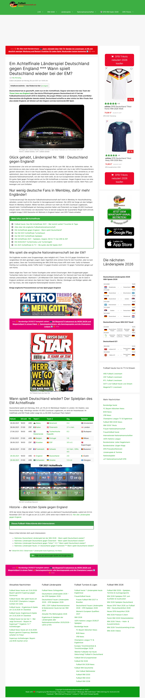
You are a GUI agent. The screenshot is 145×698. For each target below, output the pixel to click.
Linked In (76, 694)
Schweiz (52, 449)
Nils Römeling (51, 692)
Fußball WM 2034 (83, 678)
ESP (50, 442)
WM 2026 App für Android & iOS (108, 692)
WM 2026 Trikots (110, 425)
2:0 (68, 456)
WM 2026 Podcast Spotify (89, 694)
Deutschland (54, 456)
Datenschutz (71, 692)
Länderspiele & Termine (112, 452)
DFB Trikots (126, 12)
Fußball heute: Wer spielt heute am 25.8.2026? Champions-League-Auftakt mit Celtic (23, 601)
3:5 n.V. (70, 442)
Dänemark (53, 423)
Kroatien (39, 442)
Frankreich (40, 449)
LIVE (39, 12)
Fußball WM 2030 (83, 675)
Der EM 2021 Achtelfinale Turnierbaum (30, 233)
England (39, 456)
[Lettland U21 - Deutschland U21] (119, 348)
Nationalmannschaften (85, 12)
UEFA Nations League (112, 439)
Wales (38, 423)
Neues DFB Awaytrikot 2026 (118, 611)
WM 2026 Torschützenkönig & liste (121, 627)
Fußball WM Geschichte (83, 668)
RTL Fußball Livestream (112, 380)
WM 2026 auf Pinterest (63, 694)
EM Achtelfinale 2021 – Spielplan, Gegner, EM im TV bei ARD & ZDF (41, 239)
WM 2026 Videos (114, 631)
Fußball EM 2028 (81, 661)
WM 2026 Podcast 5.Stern (117, 615)
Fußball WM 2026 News (112, 422)
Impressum (61, 692)
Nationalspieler (109, 456)
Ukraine (52, 460)
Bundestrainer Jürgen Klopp (114, 446)
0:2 (68, 432)
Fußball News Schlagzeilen (52, 590)
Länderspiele (66, 12)
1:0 (68, 438)
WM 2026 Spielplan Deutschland (120, 602)
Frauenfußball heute (111, 432)
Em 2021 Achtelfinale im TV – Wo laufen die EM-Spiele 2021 (38, 245)
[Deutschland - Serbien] (119, 298)
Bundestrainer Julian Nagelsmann (116, 442)
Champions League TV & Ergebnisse (117, 419)
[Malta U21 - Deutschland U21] (119, 354)
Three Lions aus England (19, 93)
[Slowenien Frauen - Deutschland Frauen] (119, 335)
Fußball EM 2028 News (85, 664)
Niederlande (38, 434)
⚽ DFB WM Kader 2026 (109, 12)
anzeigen (45, 86)
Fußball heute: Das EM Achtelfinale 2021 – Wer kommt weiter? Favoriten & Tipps (46, 224)
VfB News (107, 415)
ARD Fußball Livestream (112, 374)
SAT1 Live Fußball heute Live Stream (117, 384)
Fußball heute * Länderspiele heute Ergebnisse (39, 550)
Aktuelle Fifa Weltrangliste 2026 (54, 614)
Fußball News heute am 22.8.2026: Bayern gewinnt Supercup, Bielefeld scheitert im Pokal (23, 632)
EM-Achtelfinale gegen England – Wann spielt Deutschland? (38, 230)
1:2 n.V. (69, 460)
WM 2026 (51, 12)
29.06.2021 (14, 456)
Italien (38, 427)
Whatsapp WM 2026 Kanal (86, 692)
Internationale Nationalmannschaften (118, 435)
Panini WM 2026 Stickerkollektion (120, 618)
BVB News (107, 412)
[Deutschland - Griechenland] (119, 292)
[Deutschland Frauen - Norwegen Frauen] (119, 329)
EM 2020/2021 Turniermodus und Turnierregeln (33, 242)
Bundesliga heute (110, 405)
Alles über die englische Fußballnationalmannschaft (35, 227)
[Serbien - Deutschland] (119, 309)
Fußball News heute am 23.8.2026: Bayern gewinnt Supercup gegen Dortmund (23, 592)
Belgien (39, 438)
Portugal (52, 438)
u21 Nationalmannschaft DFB (114, 459)
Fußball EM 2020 (17, 550)
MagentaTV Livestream (112, 387)
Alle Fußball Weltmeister (85, 671)
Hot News (58, 550)
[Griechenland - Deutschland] (119, 304)
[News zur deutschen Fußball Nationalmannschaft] (22, 4)
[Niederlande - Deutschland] (119, 286)
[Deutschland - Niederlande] (119, 315)
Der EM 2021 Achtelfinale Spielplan (28, 236)
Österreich (53, 427)
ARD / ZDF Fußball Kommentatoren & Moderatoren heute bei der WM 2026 (56, 608)
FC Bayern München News (113, 409)
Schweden (40, 460)
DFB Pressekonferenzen (112, 449)
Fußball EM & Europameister (85, 658)
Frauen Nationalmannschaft (114, 429)
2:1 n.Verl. (70, 427)
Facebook (50, 694)
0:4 (68, 423)
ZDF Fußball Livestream (112, 377)
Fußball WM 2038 (83, 681)
